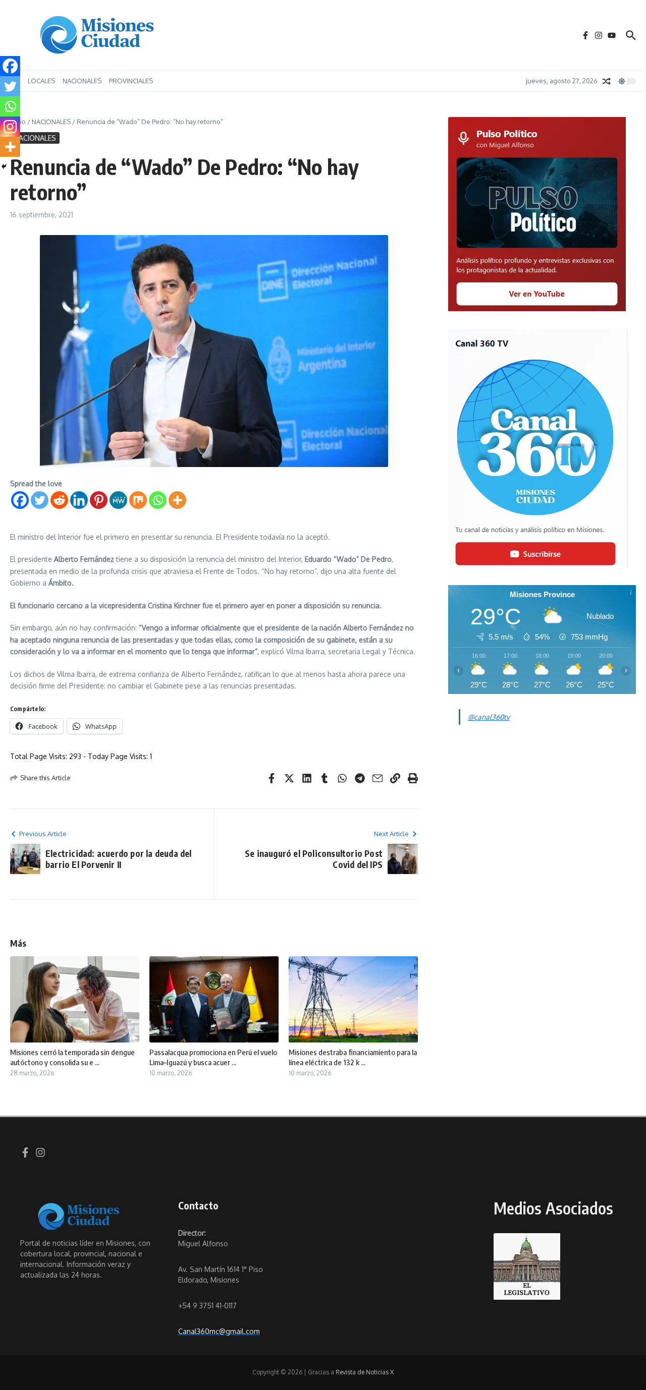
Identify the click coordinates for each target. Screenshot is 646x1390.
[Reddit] (59, 500)
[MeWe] (118, 500)
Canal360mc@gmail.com (219, 1331)
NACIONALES (82, 81)
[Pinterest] (98, 500)
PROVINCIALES (131, 81)
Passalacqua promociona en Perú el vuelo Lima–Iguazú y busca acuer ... (213, 1057)
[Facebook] (20, 500)
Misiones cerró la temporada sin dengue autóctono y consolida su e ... (72, 1057)
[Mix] (138, 500)
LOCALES (41, 81)
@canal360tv (489, 717)
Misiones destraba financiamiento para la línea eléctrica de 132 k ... (353, 1057)
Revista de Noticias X (365, 1372)
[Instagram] (10, 127)
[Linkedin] (79, 500)
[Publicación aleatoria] (607, 81)
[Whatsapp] (158, 500)
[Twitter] (39, 500)
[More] (177, 500)
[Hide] (4, 166)
